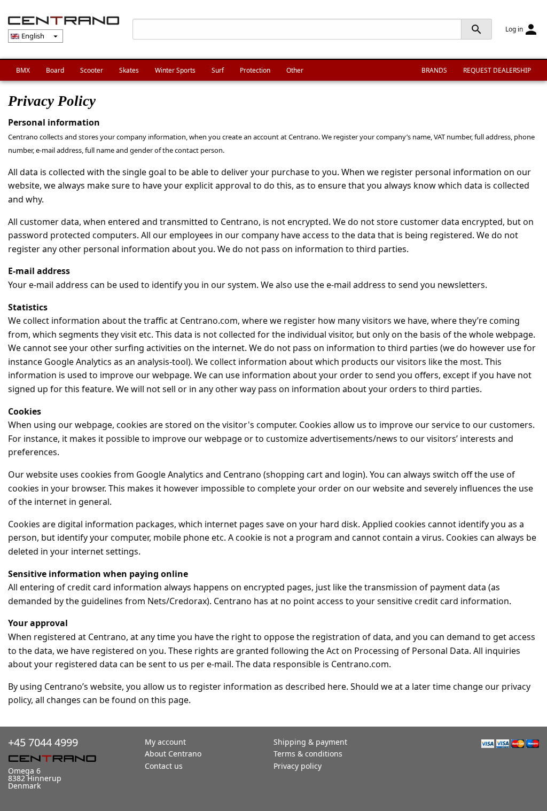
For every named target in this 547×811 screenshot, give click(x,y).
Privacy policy (298, 766)
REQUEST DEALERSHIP (497, 70)
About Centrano (173, 753)
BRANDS (434, 70)
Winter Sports (175, 70)
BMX (23, 70)
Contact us (164, 766)
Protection (255, 70)
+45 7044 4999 (43, 742)
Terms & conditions (308, 753)
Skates (129, 70)
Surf (218, 70)
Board (55, 70)
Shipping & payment (310, 742)
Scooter (91, 70)
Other (294, 70)
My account (165, 742)
